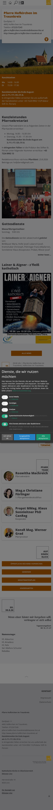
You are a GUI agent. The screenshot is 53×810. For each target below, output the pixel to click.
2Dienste (13, 399)
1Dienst (13, 418)
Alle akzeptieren (43, 437)
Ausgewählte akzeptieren (24, 437)
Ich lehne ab (7, 437)
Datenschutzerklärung (21, 390)
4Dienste (13, 405)
